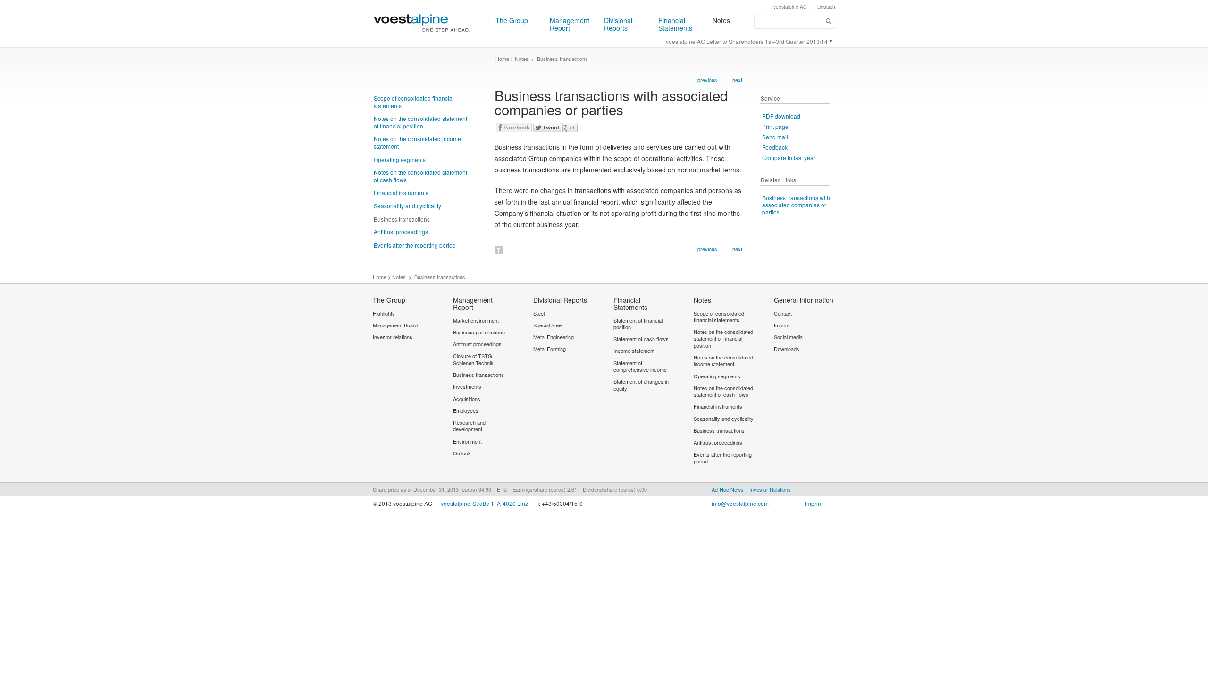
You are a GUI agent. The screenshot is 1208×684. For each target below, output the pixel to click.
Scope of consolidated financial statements (414, 102)
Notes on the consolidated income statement (417, 142)
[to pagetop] (499, 246)
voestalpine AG (790, 6)
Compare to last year (788, 158)
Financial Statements (675, 24)
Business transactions (402, 219)
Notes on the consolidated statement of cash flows (420, 176)
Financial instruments (401, 192)
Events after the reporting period (415, 245)
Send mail (775, 137)
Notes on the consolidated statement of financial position (420, 122)
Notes (721, 20)
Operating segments (400, 159)
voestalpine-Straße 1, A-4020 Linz (484, 503)
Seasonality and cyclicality (407, 206)
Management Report (569, 24)
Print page (775, 126)
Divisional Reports (618, 24)
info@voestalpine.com (740, 503)
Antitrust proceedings (401, 232)
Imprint (813, 503)
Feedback (775, 147)
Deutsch (826, 6)
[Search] (828, 21)
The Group (511, 20)
